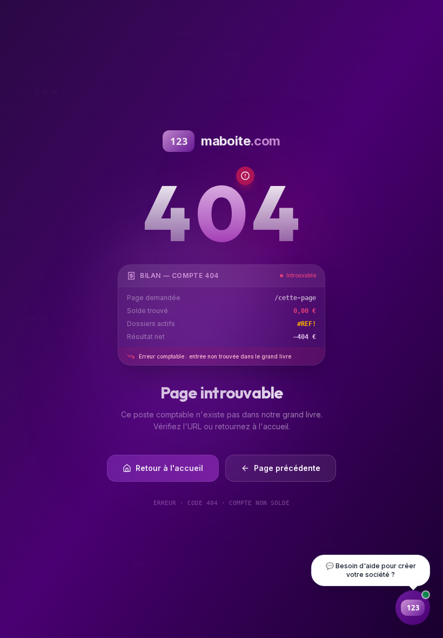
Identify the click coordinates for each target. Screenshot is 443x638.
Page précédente (287, 468)
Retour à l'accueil (169, 468)
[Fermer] (385, 607)
